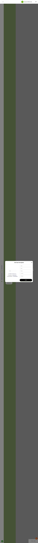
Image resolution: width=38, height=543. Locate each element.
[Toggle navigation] (36, 2)
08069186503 (14, 275)
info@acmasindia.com (12, 273)
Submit (26, 280)
